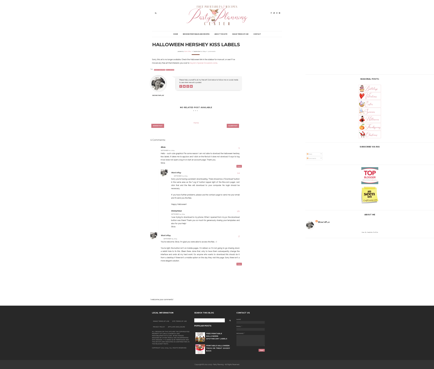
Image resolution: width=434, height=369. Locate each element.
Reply (239, 166)
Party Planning (218, 364)
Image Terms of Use (240, 34)
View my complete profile (370, 232)
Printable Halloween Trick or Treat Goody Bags (218, 348)
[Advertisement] (322, 56)
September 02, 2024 (167, 150)
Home (175, 34)
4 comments (211, 51)
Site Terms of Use (179, 321)
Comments (312, 158)
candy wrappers (159, 69)
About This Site (220, 34)
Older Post (232, 126)
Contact (257, 34)
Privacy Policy (159, 327)
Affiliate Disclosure (176, 327)
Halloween (170, 69)
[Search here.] (156, 13)
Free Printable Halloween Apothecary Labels (216, 336)
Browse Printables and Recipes (196, 34)
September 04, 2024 (178, 214)
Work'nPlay (187, 51)
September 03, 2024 (180, 176)
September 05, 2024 (170, 239)
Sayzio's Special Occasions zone (203, 63)
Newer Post (158, 126)
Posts (310, 154)
